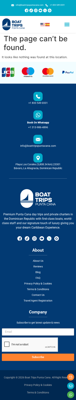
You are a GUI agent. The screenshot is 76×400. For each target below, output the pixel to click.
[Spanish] (47, 24)
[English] (42, 24)
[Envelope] (70, 385)
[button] (67, 24)
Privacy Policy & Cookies (38, 384)
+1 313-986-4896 (38, 127)
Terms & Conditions (38, 392)
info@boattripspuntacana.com (38, 145)
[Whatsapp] (70, 394)
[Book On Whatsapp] (38, 115)
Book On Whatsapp (38, 122)
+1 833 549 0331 (38, 102)
